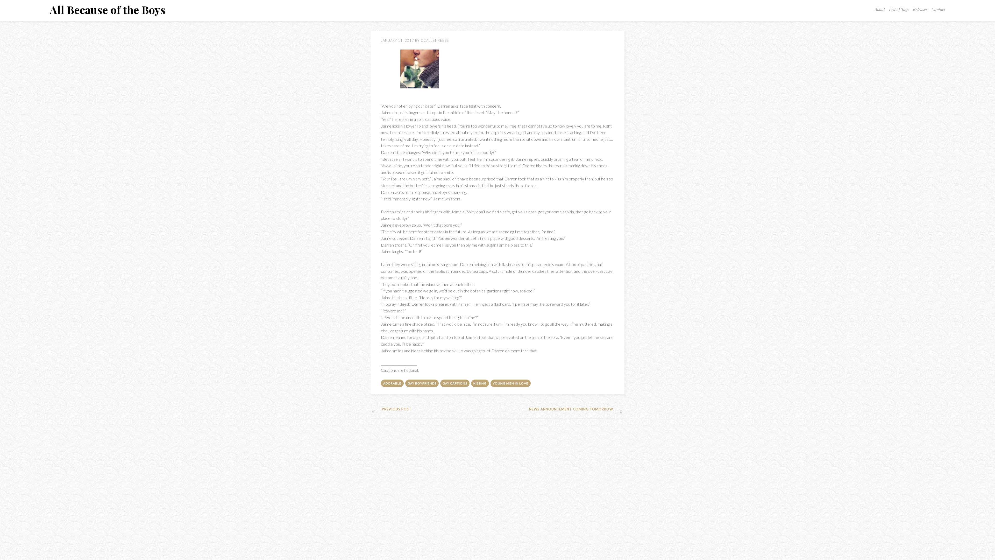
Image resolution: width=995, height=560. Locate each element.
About (880, 9)
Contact (938, 9)
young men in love (510, 383)
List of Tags (899, 9)
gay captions (455, 383)
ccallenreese (435, 40)
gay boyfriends (422, 383)
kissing (480, 383)
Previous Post (396, 409)
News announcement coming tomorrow (571, 409)
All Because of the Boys (108, 9)
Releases (920, 9)
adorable (392, 383)
